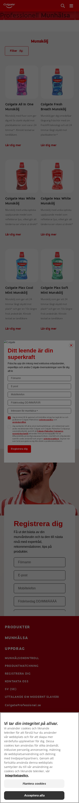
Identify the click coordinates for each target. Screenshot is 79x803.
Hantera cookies (34, 783)
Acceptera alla (34, 795)
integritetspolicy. (17, 775)
